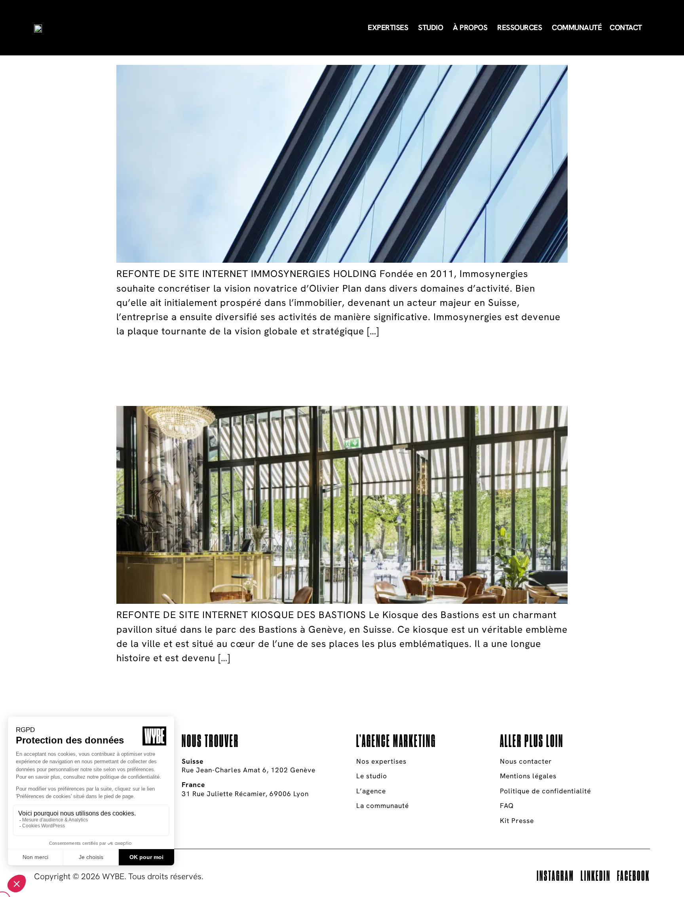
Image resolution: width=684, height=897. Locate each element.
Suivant (139, 680)
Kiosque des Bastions (264, 371)
